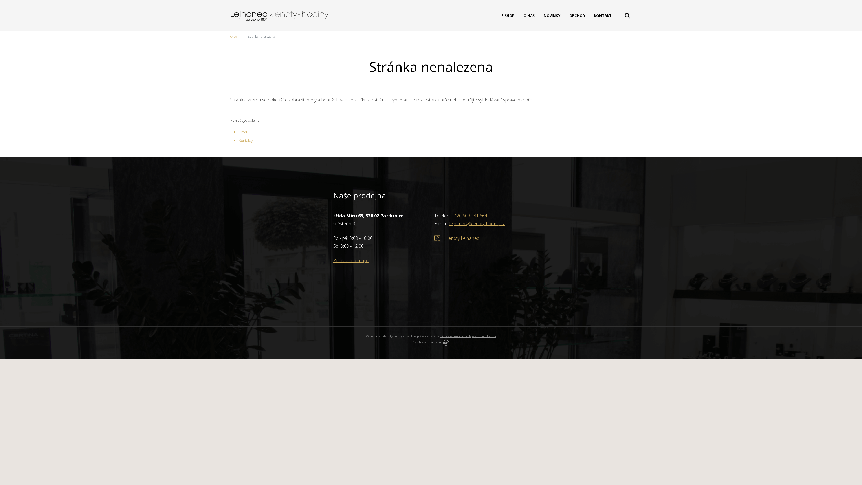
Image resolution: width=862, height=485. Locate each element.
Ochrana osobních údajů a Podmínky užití (468, 336)
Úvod (243, 132)
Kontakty (246, 140)
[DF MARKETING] (445, 342)
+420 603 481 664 (469, 216)
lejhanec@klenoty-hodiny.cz (477, 223)
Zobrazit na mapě (351, 261)
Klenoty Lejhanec (462, 238)
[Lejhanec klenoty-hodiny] (279, 16)
